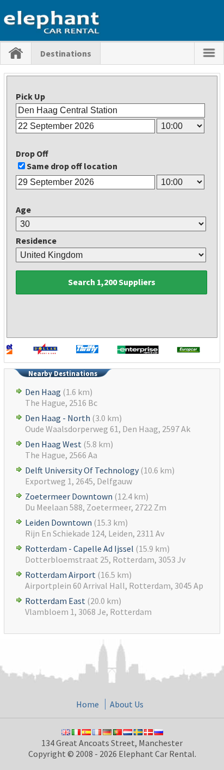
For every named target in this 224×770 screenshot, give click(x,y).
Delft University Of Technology (82, 470)
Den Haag (43, 391)
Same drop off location (72, 166)
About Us (127, 704)
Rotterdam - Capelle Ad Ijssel (79, 548)
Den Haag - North (57, 417)
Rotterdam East (55, 600)
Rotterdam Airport (60, 574)
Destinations (65, 53)
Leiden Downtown (58, 522)
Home (87, 704)
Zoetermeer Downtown (69, 496)
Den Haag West (53, 444)
